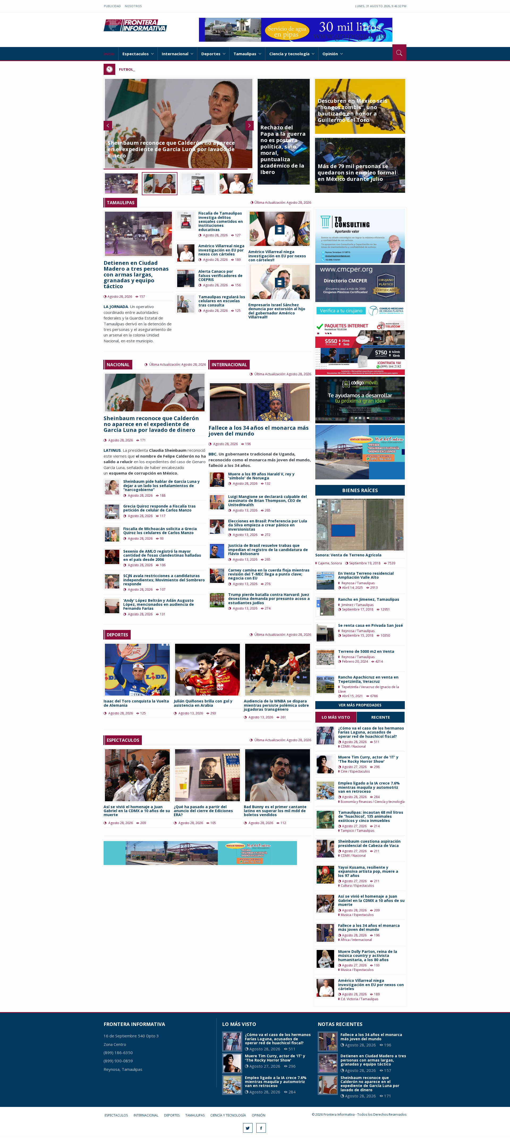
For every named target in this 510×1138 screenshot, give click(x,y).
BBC (212, 454)
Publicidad (112, 6)
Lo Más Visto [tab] (336, 717)
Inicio (109, 53)
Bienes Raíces (360, 490)
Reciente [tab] (380, 717)
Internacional (175, 53)
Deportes (211, 53)
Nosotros (133, 6)
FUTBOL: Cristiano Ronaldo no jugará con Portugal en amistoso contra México (189, 69)
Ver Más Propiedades (360, 704)
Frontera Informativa (136, 25)
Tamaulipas (245, 53)
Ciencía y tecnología (290, 53)
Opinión (330, 53)
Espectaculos (136, 53)
